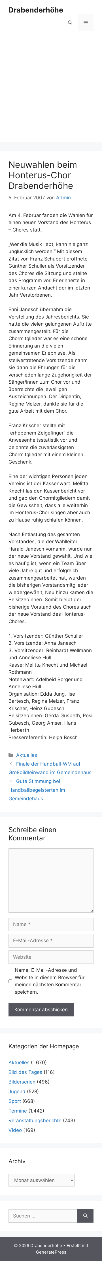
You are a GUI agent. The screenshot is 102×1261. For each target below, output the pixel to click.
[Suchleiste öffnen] (70, 22)
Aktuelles (26, 755)
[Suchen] (85, 1216)
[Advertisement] (51, 91)
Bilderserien (21, 1082)
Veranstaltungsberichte (34, 1120)
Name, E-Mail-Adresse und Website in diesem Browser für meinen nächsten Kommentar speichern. (49, 981)
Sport (14, 1101)
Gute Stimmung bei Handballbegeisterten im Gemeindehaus (36, 789)
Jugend (17, 1091)
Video (15, 1130)
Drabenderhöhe (35, 10)
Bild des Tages (25, 1072)
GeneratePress (51, 1252)
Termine (17, 1111)
